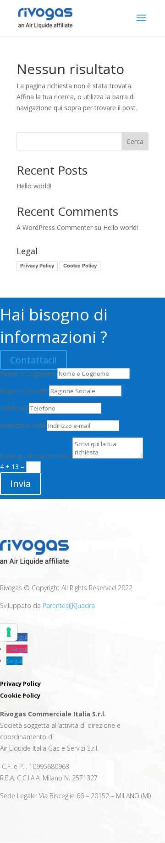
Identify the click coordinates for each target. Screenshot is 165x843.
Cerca (134, 141)
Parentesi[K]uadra (69, 605)
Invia (20, 483)
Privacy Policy (37, 265)
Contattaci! (33, 360)
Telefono (13, 408)
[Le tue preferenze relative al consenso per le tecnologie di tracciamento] (8, 632)
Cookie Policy (80, 265)
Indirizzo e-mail (22, 425)
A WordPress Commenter (54, 227)
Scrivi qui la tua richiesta (35, 456)
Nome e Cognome (27, 373)
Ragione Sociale (23, 390)
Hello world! (33, 185)
